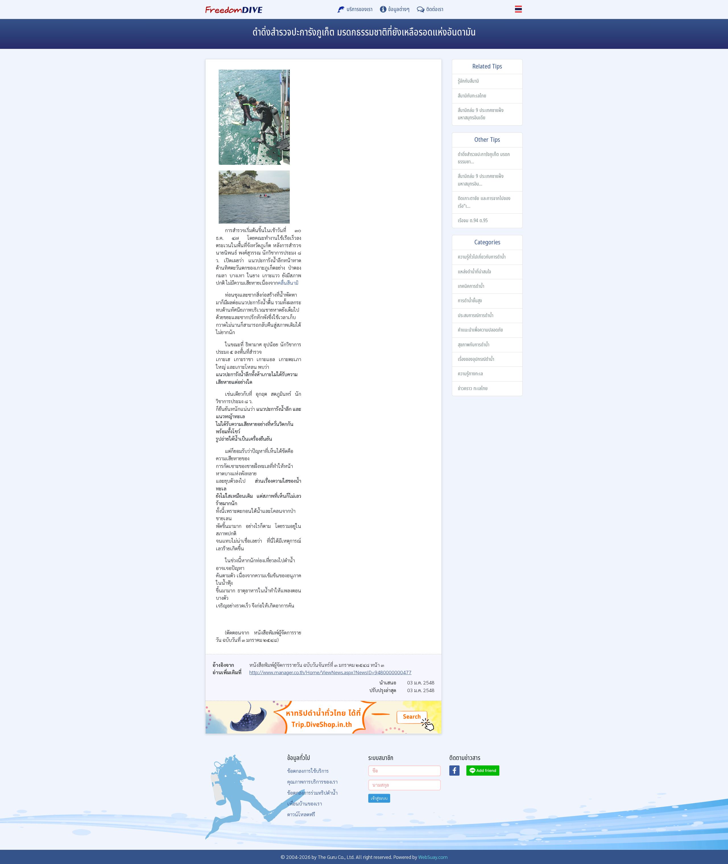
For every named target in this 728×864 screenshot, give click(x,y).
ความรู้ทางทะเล (470, 374)
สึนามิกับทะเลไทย (472, 96)
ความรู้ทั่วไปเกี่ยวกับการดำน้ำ (482, 257)
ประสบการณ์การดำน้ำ (475, 315)
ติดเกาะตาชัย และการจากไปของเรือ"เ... (484, 202)
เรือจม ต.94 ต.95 (473, 220)
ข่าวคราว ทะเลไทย (473, 388)
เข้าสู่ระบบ (379, 798)
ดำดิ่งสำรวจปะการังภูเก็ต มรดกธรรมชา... (484, 158)
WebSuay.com (433, 856)
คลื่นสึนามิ (288, 282)
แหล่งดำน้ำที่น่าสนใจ (474, 272)
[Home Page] (233, 9)
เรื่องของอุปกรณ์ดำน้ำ (476, 359)
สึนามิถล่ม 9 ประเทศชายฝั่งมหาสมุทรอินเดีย (481, 114)
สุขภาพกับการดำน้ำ (473, 345)
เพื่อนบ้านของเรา (304, 803)
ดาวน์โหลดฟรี (301, 814)
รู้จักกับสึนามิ (468, 81)
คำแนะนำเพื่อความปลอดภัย (480, 330)
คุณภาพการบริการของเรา (312, 781)
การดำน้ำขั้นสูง (470, 301)
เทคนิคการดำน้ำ (471, 286)
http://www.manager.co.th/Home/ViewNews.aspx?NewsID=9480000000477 (330, 672)
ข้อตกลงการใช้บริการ (308, 770)
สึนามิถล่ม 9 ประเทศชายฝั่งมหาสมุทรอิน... (481, 180)
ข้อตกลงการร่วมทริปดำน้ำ (312, 792)
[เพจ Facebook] (457, 772)
